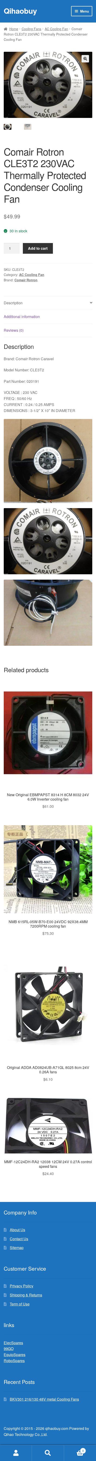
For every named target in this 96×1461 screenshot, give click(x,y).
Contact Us (19, 1238)
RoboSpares (14, 1360)
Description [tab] (13, 302)
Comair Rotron (26, 280)
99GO (9, 1348)
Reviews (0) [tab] (14, 330)
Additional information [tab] (22, 316)
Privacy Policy (21, 1286)
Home (13, 28)
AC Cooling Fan (56, 28)
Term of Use (20, 1304)
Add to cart (38, 248)
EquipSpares (14, 1354)
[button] (85, 58)
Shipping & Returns (26, 1295)
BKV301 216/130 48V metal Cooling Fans (44, 1399)
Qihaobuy (20, 10)
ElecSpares (13, 1342)
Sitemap (17, 1247)
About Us (17, 1229)
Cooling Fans (31, 28)
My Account (16, 1453)
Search (48, 1453)
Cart (74, 1449)
